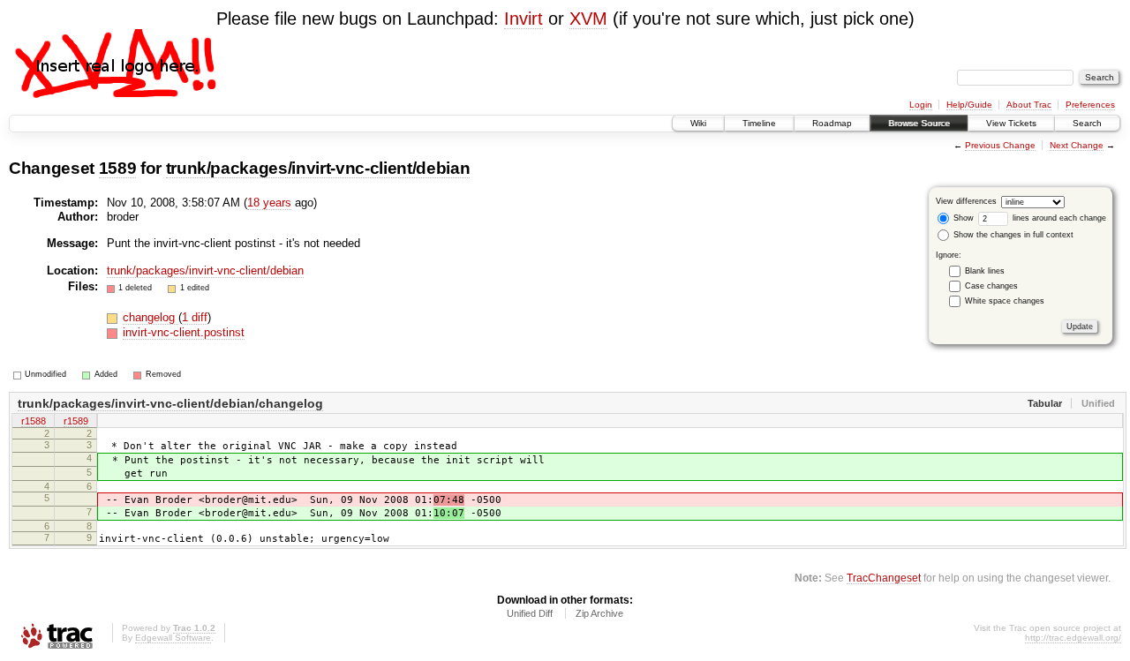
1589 (118, 168)
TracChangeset (884, 577)
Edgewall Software (173, 637)
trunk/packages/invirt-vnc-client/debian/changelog (170, 403)
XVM (588, 18)
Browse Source (919, 123)
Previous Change (1000, 145)
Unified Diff (530, 613)
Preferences (1090, 104)
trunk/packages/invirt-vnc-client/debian (318, 168)
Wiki (698, 123)
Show (962, 218)
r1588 (33, 421)
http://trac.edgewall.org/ (1073, 637)
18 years (269, 202)
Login (920, 104)
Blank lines (985, 271)
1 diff (194, 317)
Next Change (1077, 145)
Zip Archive (599, 613)
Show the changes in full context (1012, 234)
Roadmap (832, 123)
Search (1087, 123)
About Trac (1028, 104)
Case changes (991, 286)
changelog (150, 317)
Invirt (523, 18)
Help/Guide (969, 104)
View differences (966, 201)
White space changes (1004, 301)
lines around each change (1058, 218)
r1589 (76, 421)
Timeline (759, 123)
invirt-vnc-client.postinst (184, 332)
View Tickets (1011, 123)
